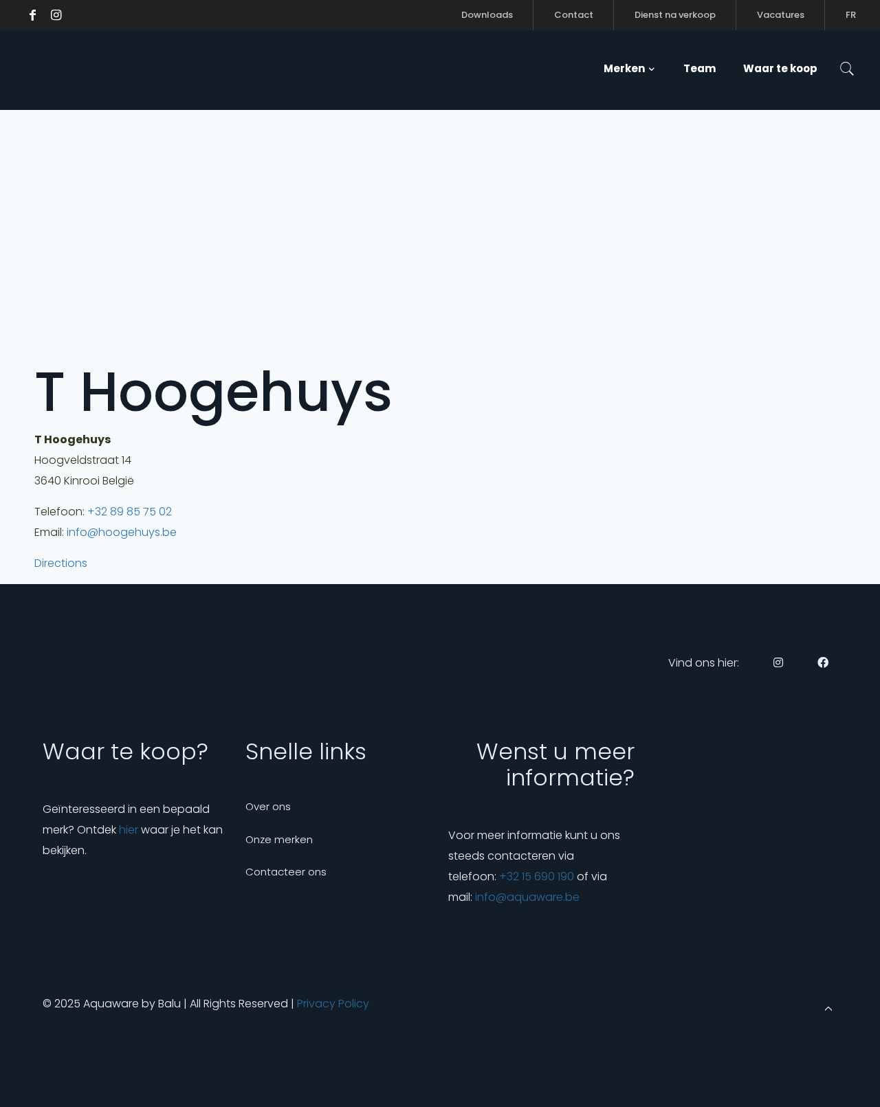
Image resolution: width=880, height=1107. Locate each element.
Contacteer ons (286, 871)
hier (128, 830)
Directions (60, 563)
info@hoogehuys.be (122, 532)
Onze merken (279, 839)
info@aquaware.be (527, 897)
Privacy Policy (333, 1003)
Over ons (268, 806)
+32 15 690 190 (536, 876)
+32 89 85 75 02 (129, 511)
